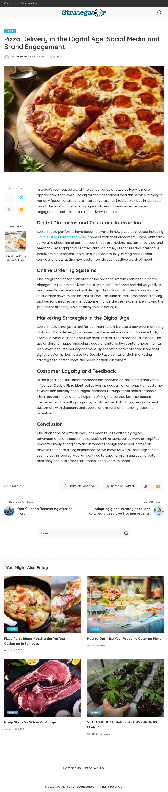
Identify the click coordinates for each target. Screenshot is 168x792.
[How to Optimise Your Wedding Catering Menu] (125, 604)
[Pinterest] (9, 209)
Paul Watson (18, 56)
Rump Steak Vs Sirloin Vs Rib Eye (30, 722)
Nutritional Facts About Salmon (15, 258)
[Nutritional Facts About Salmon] (15, 241)
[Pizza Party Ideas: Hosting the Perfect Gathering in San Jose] (42, 604)
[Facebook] (9, 197)
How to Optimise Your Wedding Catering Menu (124, 639)
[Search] (159, 13)
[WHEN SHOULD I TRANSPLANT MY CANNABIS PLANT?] (125, 688)
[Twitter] (22, 197)
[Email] (22, 209)
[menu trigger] (9, 13)
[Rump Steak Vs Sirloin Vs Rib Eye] (42, 688)
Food (10, 30)
